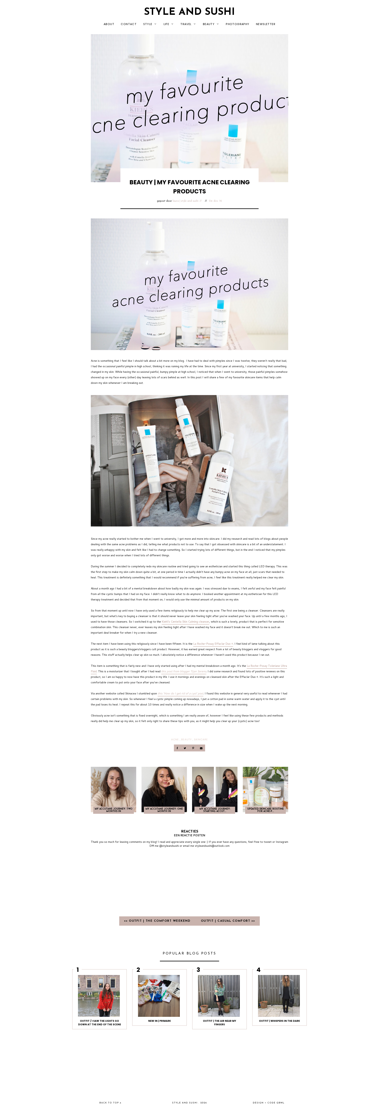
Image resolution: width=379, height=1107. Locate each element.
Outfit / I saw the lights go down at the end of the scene (99, 1022)
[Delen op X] (185, 748)
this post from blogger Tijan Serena (183, 671)
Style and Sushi (189, 12)
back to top (109, 1103)
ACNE (175, 739)
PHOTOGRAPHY (237, 24)
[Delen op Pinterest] (193, 748)
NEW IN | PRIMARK (159, 1021)
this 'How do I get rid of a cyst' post (180, 693)
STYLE (147, 24)
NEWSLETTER (265, 24)
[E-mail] (201, 748)
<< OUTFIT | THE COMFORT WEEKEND (158, 921)
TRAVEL (185, 24)
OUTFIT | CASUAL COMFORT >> (228, 921)
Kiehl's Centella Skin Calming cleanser (185, 622)
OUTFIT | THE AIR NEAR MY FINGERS (219, 1022)
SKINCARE (201, 739)
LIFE (166, 24)
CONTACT (129, 24)
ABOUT (109, 24)
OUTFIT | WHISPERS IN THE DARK (279, 1021)
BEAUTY (209, 24)
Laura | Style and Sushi (185, 201)
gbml (281, 1103)
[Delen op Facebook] (177, 748)
